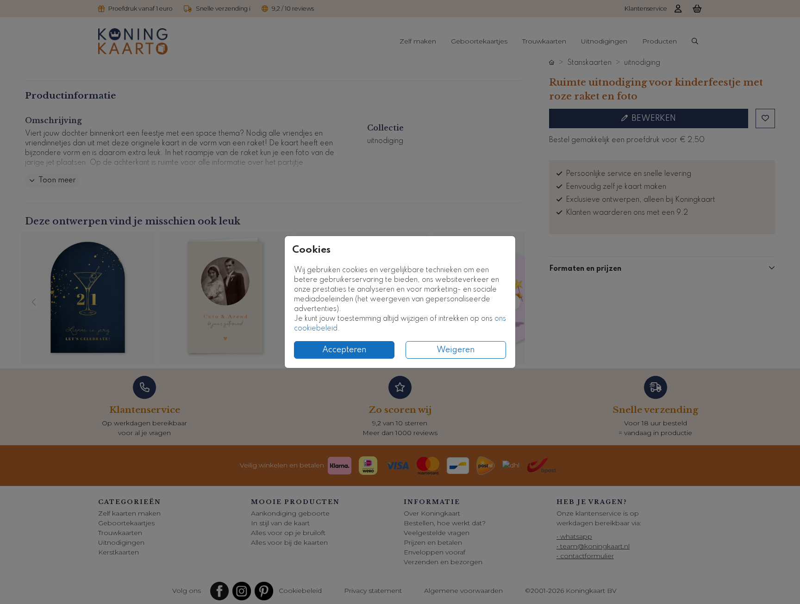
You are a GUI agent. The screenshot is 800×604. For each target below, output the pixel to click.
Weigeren (456, 350)
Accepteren (344, 350)
